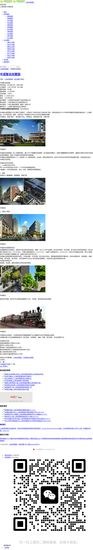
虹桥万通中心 (27, 376)
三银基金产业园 (5, 364)
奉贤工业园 (11, 57)
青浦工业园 (11, 49)
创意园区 (6, 14)
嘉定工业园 (11, 46)
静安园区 (10, 16)
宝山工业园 (11, 44)
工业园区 (6, 40)
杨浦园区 (10, 27)
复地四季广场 (27, 387)
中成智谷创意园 (10, 74)
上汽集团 (31, 438)
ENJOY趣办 (9, 438)
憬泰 (65, 438)
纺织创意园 (17, 438)
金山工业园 (11, 55)
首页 (5, 12)
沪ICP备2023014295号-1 (32, 444)
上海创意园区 (29, 2)
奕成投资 (73, 438)
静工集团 (61, 438)
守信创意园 (25, 381)
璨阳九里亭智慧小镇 (33, 383)
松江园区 (10, 38)
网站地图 (21, 444)
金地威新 (55, 438)
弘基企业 (37, 438)
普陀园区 (10, 25)
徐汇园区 (10, 23)
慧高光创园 (25, 389)
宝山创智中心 (27, 378)
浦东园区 (10, 31)
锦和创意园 (24, 438)
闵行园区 (10, 36)
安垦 (68, 438)
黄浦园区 (10, 18)
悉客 (89, 438)
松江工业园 (11, 53)
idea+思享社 (4, 366)
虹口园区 (10, 29)
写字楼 (6, 59)
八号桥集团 (43, 438)
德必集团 (3, 438)
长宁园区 (10, 20)
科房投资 (50, 438)
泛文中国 (79, 438)
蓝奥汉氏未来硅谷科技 (36, 374)
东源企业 (85, 438)
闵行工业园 (11, 51)
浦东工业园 (11, 42)
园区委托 (6, 62)
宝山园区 (10, 33)
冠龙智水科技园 (29, 385)
